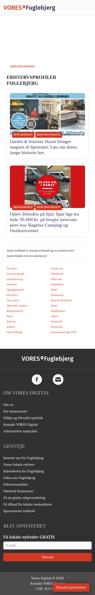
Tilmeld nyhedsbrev (71, 587)
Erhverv (11, 321)
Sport (54, 305)
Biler (10, 316)
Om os (8, 404)
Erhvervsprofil (15, 274)
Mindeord (57, 274)
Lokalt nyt (57, 268)
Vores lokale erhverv (19, 464)
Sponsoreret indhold (19, 511)
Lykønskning (15, 279)
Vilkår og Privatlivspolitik (23, 418)
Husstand (13, 300)
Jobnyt (11, 327)
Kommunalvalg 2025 (64, 332)
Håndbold (57, 284)
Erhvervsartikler (15, 484)
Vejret (54, 316)
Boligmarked (15, 311)
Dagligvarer (58, 311)
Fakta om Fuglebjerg (19, 478)
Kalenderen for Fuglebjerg (23, 471)
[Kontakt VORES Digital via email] (58, 379)
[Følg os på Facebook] (37, 379)
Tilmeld (47, 557)
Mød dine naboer (17, 305)
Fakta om (56, 279)
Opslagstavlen (15, 290)
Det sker (12, 268)
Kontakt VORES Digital (20, 424)
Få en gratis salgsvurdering (24, 498)
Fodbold (12, 284)
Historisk (57, 327)
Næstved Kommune (18, 491)
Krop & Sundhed (61, 300)
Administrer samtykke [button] (20, 431)
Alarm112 (57, 321)
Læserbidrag (14, 332)
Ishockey (12, 295)
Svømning (57, 295)
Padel (54, 290)
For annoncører (15, 411)
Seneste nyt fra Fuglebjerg (23, 458)
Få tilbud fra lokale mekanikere (27, 504)
